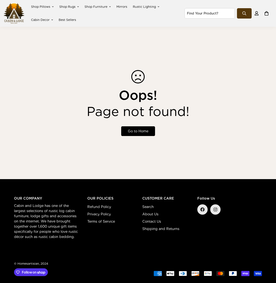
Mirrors (121, 6)
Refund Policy (99, 207)
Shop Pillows (40, 6)
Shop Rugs (67, 6)
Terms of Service (101, 221)
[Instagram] (215, 209)
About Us (150, 214)
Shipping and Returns (160, 229)
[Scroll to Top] (268, 259)
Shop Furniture (96, 6)
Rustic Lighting (144, 6)
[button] (266, 13)
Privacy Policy (99, 214)
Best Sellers (67, 20)
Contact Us (151, 221)
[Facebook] (202, 209)
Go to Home (138, 131)
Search (148, 207)
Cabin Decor (40, 20)
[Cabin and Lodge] (14, 13)
